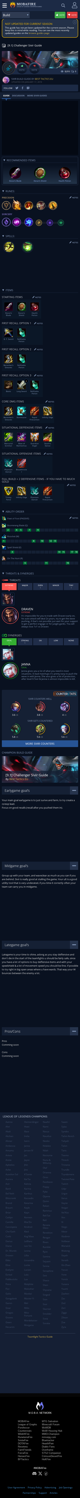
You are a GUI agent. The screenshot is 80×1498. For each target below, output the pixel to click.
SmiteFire (23, 1440)
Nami (45, 1126)
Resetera (23, 1446)
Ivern (26, 1141)
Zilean (64, 1317)
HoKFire (46, 1459)
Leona (27, 1250)
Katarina (28, 1203)
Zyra (63, 1327)
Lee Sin (28, 1245)
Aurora (9, 1179)
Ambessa (10, 1145)
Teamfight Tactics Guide (40, 1336)
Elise (8, 1265)
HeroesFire (24, 1456)
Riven (45, 1242)
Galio (8, 1293)
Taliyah (65, 1141)
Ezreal (9, 1274)
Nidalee (47, 1145)
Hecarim (10, 1327)
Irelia (26, 1136)
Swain (64, 1122)
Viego (64, 1226)
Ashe (8, 1169)
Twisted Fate (67, 1179)
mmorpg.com (49, 1437)
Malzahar (29, 1288)
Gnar (8, 1308)
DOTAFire (23, 1443)
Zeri (63, 1308)
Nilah (45, 1150)
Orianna (47, 1172)
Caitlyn (9, 1217)
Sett (45, 1275)
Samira (46, 1256)
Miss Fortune (28, 1314)
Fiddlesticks (11, 1279)
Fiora (8, 1284)
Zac (63, 1298)
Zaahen (65, 1293)
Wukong (65, 1250)
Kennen (28, 1217)
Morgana (29, 1325)
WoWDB (46, 1427)
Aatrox (9, 1122)
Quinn (46, 1201)
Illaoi (26, 1131)
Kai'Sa (27, 1179)
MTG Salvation (50, 1421)
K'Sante (28, 1174)
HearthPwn (48, 1443)
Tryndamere (67, 1174)
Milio (26, 1308)
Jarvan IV (28, 1150)
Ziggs (64, 1312)
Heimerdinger (31, 1122)
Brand (9, 1203)
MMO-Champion (50, 1434)
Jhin (26, 1164)
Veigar (64, 1207)
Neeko (46, 1141)
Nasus (46, 1131)
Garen (9, 1303)
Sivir (45, 1304)
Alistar (9, 1141)
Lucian (27, 1269)
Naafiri (46, 1122)
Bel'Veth (10, 1193)
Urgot (64, 1193)
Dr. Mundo (11, 1250)
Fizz (7, 1288)
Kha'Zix (28, 1222)
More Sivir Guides (37, 95)
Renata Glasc (46, 1226)
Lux (26, 1279)
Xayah (64, 1255)
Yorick (64, 1279)
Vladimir (65, 1236)
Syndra (65, 1131)
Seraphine (48, 1270)
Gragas (9, 1312)
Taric (64, 1150)
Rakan (46, 1205)
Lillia (26, 1255)
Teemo (65, 1155)
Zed (63, 1303)
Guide (6, 95)
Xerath (64, 1260)
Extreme (25, 612)
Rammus (47, 1210)
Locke (27, 1265)
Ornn (45, 1177)
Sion (45, 1299)
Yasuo (64, 1269)
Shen (45, 1285)
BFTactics (23, 1459)
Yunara (65, 1284)
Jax (25, 1155)
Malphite (28, 1284)
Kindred (28, 1226)
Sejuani (46, 1261)
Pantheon (48, 1182)
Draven (9, 1255)
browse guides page (39, 33)
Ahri (8, 1126)
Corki (8, 1236)
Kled (26, 1231)
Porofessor (24, 1427)
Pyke (45, 1191)
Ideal (24, 667)
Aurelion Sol (12, 1174)
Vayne (64, 1203)
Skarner (47, 1308)
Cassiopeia (11, 1226)
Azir (8, 1183)
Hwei (26, 1126)
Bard (8, 1188)
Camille (9, 1222)
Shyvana (47, 1289)
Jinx (26, 1169)
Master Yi (29, 1298)
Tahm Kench (67, 1136)
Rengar (46, 1237)
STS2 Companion (51, 1453)
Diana (9, 1245)
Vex (63, 1217)
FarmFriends (24, 1449)
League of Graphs (27, 1424)
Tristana (65, 1164)
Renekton (47, 1232)
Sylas (64, 1126)
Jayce (27, 1160)
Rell (45, 1220)
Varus (64, 1198)
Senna (46, 1266)
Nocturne (47, 1155)
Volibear (65, 1241)
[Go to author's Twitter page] (17, 88)
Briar (8, 1212)
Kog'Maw (29, 1236)
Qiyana (46, 1196)
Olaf (45, 1167)
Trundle (65, 1169)
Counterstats (25, 1430)
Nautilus (47, 1136)
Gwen (9, 1322)
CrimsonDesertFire (52, 1456)
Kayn (26, 1212)
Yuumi (64, 1288)
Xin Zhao (65, 1265)
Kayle (27, 1207)
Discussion (18, 95)
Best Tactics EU (44, 79)
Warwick (65, 1245)
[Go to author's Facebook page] (22, 88)
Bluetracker (48, 1440)
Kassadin (28, 1198)
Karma (27, 1188)
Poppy (46, 1186)
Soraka (46, 1323)
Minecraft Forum (51, 1424)
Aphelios (10, 1164)
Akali (8, 1131)
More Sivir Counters (40, 743)
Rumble (47, 1247)
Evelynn (10, 1269)
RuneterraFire (25, 1437)
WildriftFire (23, 1434)
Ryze (45, 1251)
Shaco (46, 1280)
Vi (62, 1222)
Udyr (63, 1188)
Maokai (28, 1293)
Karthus (28, 1193)
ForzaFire (23, 1453)
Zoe (63, 1322)
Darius (9, 1241)
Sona (45, 1318)
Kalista (27, 1183)
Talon (64, 1145)
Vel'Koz (65, 1212)
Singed (46, 1294)
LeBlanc (28, 1241)
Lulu (26, 1274)
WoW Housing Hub (52, 1430)
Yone (64, 1274)
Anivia (9, 1155)
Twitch (64, 1183)
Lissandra (29, 1260)
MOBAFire (23, 1421)
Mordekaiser (30, 1320)
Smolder (47, 1313)
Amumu (10, 1150)
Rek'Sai (46, 1215)
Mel (26, 1303)
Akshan (9, 1136)
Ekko (8, 1260)
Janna (27, 1145)
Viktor (64, 1231)
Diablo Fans (48, 1446)
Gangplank (11, 1298)
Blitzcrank (11, 1198)
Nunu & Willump (47, 1161)
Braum (9, 1207)
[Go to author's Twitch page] (28, 88)
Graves (9, 1317)
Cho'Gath (10, 1231)
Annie (9, 1160)
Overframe (47, 1449)
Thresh (65, 1160)
